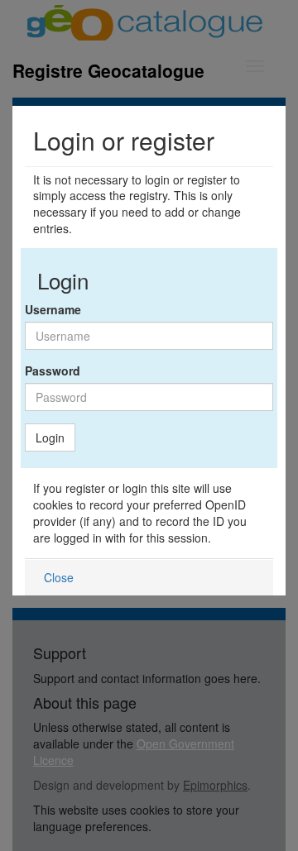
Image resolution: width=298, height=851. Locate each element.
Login (50, 437)
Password (52, 370)
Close (59, 577)
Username (53, 309)
